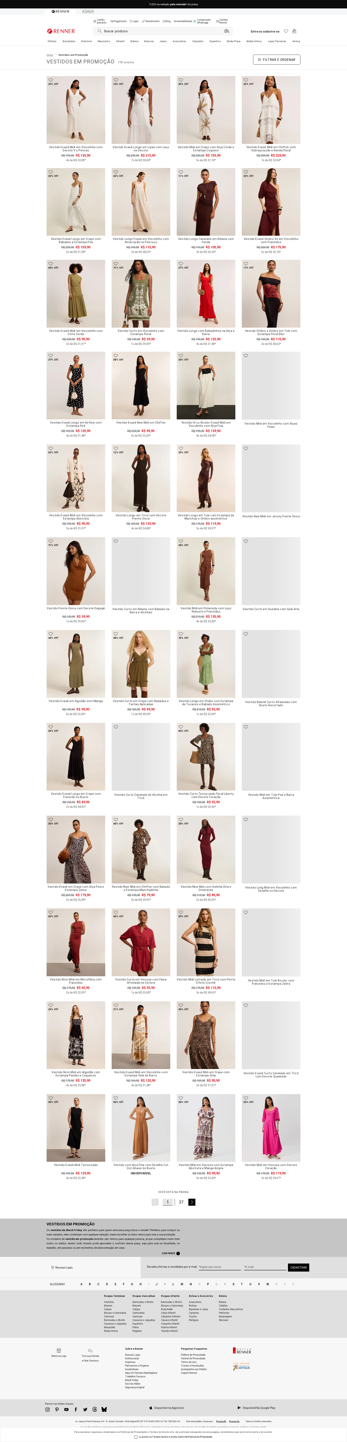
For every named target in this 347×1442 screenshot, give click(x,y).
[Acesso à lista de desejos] (286, 32)
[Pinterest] (56, 1410)
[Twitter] (85, 1410)
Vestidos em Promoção (71, 1224)
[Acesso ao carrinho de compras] (294, 32)
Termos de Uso (157, 1432)
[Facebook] (75, 1410)
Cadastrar (298, 1267)
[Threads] (94, 1410)
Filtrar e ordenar (279, 60)
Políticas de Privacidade (133, 1432)
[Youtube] (66, 1410)
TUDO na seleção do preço (173, 4)
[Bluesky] (104, 1410)
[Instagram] (47, 1410)
